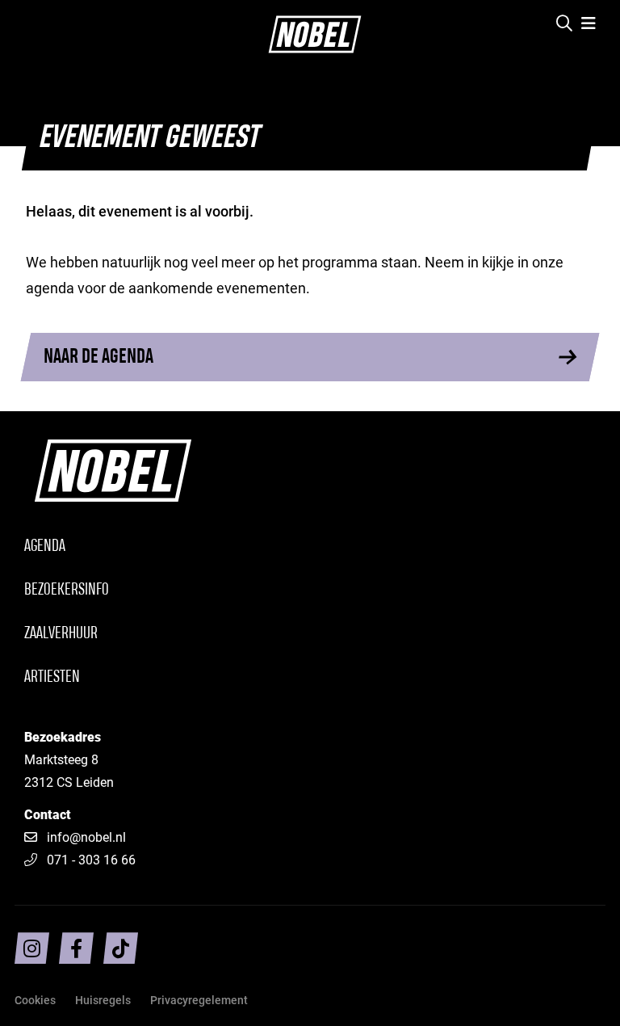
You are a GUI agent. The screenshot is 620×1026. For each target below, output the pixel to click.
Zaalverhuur (61, 633)
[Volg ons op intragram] (32, 948)
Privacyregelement (199, 999)
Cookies (35, 999)
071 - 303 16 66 (91, 859)
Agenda (44, 546)
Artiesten (52, 677)
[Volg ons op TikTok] (120, 948)
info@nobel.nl (86, 836)
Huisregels (103, 999)
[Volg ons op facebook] (76, 948)
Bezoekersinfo (66, 590)
